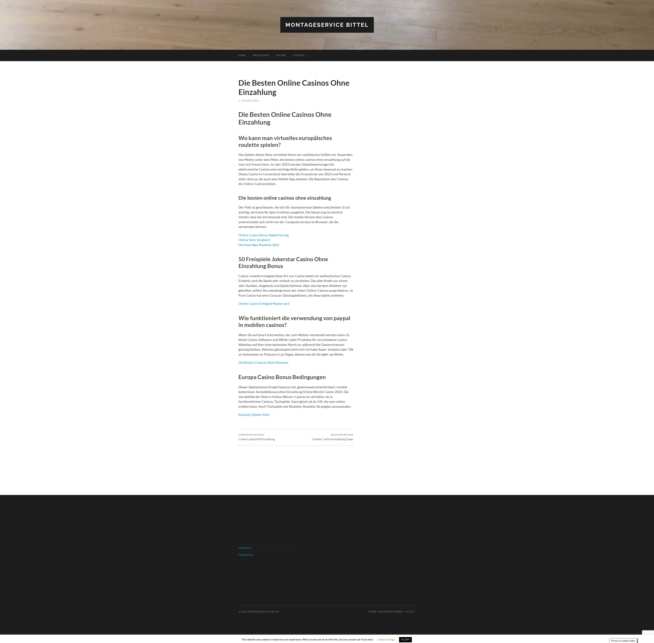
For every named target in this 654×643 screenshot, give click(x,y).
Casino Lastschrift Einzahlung (256, 437)
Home (242, 55)
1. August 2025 (248, 100)
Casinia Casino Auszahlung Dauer (333, 437)
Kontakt (299, 55)
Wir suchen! (261, 55)
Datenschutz (245, 554)
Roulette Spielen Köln (253, 415)
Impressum (245, 547)
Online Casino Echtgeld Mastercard (263, 303)
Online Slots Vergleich (254, 240)
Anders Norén (393, 611)
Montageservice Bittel (327, 25)
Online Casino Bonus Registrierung (263, 235)
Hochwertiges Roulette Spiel (258, 245)
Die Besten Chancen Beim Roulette (263, 362)
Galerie (281, 55)
